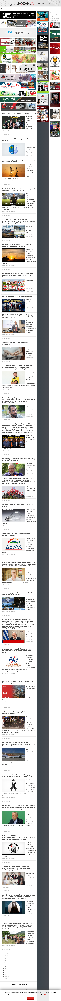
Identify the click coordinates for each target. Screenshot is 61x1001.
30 (5, 972)
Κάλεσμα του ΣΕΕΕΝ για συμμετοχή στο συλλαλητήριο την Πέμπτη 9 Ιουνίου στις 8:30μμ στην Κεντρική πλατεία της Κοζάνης (18, 837)
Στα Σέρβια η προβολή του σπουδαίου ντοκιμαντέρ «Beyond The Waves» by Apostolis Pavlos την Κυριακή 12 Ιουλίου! (18, 221)
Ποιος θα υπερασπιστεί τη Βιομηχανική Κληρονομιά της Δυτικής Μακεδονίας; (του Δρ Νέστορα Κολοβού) (17, 315)
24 (5, 960)
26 (5, 964)
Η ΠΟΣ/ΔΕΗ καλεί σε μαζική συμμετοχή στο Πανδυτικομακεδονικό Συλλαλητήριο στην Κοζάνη (16, 650)
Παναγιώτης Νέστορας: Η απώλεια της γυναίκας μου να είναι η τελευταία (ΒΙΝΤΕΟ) (18, 459)
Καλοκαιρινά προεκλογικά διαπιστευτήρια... (17, 296)
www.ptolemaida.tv (14, 989)
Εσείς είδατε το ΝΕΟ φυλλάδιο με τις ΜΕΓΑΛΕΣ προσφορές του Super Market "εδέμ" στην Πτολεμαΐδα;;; (18, 275)
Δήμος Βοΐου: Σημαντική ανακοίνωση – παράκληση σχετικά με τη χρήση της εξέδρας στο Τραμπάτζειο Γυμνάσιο (18, 744)
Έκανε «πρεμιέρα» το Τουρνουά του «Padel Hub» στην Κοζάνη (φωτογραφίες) (19, 593)
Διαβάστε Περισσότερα (9, 131)
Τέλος (5, 978)
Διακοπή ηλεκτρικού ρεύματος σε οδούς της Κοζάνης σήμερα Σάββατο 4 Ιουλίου (17, 245)
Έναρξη (6, 953)
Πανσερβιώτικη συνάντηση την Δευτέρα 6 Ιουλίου (19, 113)
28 (5, 968)
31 (5, 974)
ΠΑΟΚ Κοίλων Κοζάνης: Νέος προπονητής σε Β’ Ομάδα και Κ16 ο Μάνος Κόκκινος (18, 189)
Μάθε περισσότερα (48, 994)
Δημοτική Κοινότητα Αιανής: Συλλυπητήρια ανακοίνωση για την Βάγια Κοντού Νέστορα (17, 775)
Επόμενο (6, 976)
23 (5, 958)
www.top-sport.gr (23, 989)
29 (5, 970)
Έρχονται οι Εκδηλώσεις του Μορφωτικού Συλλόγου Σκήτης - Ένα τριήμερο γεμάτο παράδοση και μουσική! (16, 868)
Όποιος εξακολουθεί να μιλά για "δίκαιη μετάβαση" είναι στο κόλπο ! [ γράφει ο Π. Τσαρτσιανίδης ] (55, 16)
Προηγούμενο (7, 955)
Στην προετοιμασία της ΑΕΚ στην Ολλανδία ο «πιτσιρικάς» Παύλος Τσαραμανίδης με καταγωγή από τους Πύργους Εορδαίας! (17, 367)
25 (5, 962)
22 (5, 957)
